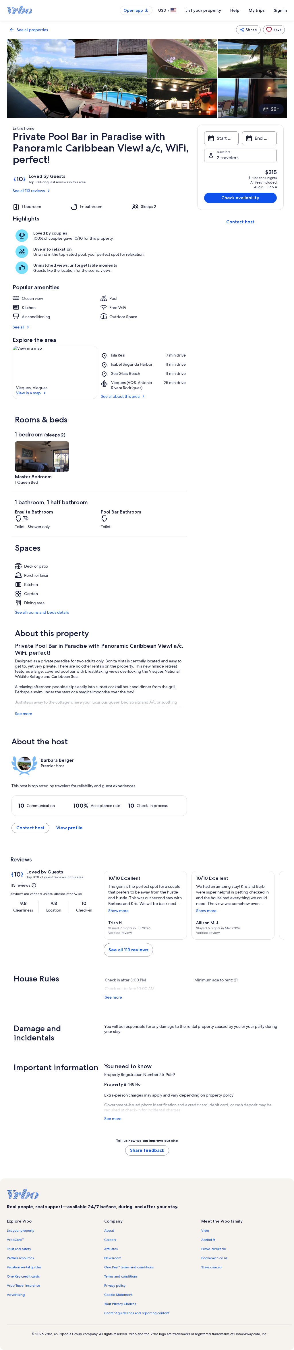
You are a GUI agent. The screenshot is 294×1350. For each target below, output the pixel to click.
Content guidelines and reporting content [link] (136, 1313)
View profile (69, 828)
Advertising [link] (16, 1294)
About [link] (109, 1230)
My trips (257, 10)
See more (23, 713)
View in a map (28, 392)
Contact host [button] (30, 828)
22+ (275, 109)
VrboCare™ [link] (15, 1239)
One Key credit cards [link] (23, 1276)
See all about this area (120, 396)
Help (234, 10)
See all (18, 327)
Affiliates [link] (111, 1249)
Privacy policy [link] (114, 1285)
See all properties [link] (32, 29)
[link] (274, 29)
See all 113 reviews (29, 190)
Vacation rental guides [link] (24, 1267)
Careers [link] (110, 1239)
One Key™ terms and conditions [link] (129, 1267)
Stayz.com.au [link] (211, 1267)
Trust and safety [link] (19, 1249)
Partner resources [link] (20, 1258)
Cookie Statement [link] (118, 1294)
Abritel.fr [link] (208, 1239)
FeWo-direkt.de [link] (213, 1249)
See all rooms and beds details (42, 612)
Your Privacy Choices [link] (120, 1304)
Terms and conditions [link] (121, 1276)
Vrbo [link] (205, 1230)
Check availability (240, 197)
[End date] (259, 138)
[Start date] (221, 138)
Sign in (280, 10)
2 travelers (228, 158)
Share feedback (147, 1150)
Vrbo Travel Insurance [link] (23, 1285)
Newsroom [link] (112, 1258)
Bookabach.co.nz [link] (214, 1258)
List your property (203, 10)
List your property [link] (20, 1230)
